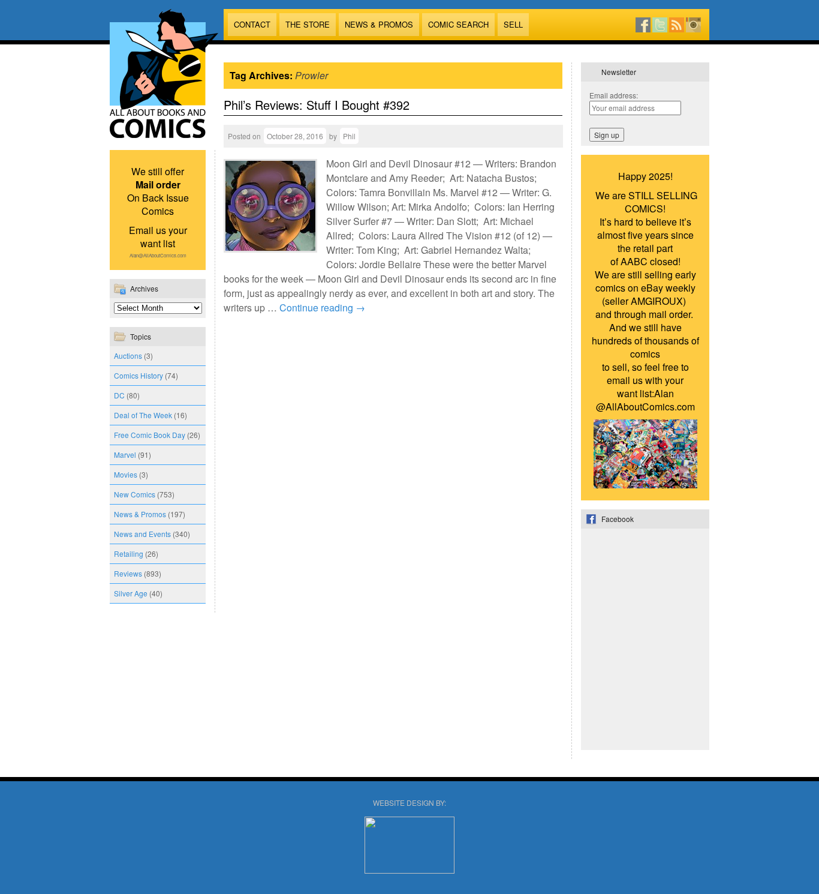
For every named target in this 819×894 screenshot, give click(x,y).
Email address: (613, 95)
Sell (513, 24)
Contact (252, 24)
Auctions (128, 355)
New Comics (134, 494)
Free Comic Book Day (149, 435)
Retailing (128, 553)
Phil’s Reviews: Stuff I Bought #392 (317, 104)
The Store (307, 24)
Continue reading (322, 307)
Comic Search (458, 24)
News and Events (142, 534)
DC (119, 395)
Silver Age (130, 593)
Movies (125, 474)
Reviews (128, 573)
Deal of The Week (143, 415)
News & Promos (379, 24)
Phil (349, 136)
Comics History (138, 375)
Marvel (125, 454)
